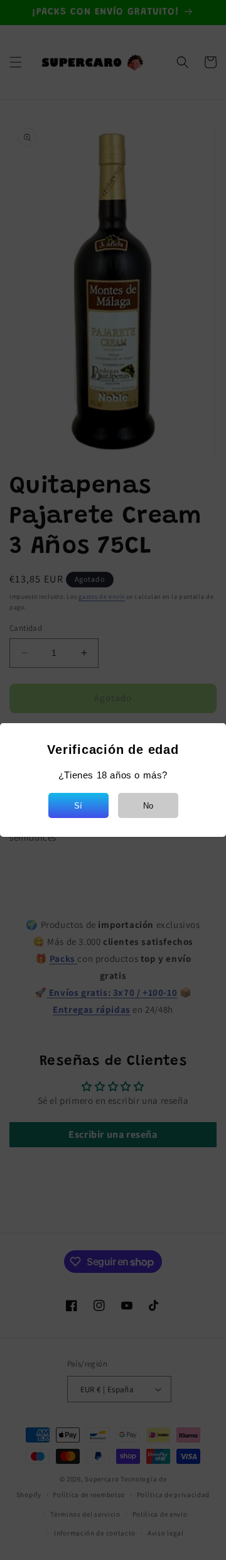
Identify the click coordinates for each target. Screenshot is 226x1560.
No (148, 805)
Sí (78, 805)
